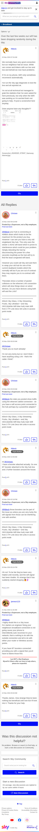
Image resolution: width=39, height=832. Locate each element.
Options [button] (4, 31)
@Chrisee (6, 346)
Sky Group (5, 814)
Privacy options (7, 808)
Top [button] (20, 804)
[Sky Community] (12, 3)
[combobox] (17, 16)
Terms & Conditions (31, 808)
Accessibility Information (29, 810)
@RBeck (5, 232)
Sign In (36, 3)
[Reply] (34, 185)
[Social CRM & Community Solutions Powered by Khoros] (32, 827)
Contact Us (33, 812)
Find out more (7, 227)
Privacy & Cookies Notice (10, 810)
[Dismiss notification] (36, 9)
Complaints (5, 812)
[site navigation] (2, 3)
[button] (36, 48)
